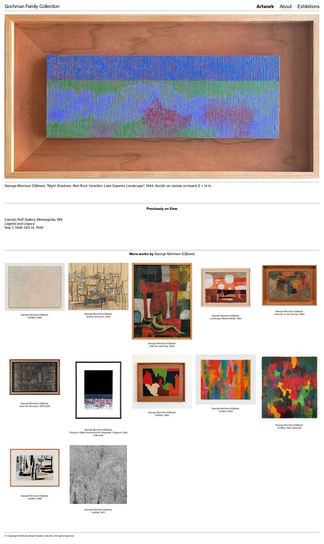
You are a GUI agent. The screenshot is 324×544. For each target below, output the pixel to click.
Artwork (265, 6)
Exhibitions (308, 6)
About (286, 6)
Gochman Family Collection (32, 6)
